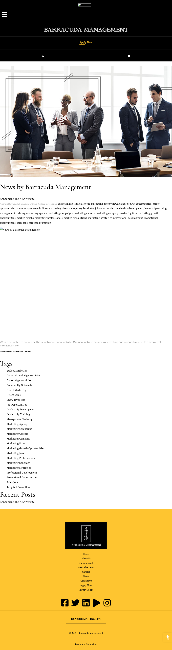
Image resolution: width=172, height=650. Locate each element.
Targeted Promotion (18, 487)
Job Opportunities (17, 404)
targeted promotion (40, 222)
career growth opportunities (135, 203)
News (86, 576)
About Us (86, 558)
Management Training (19, 419)
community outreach (29, 208)
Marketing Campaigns (19, 428)
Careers (86, 571)
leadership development (129, 208)
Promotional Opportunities (22, 477)
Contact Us (86, 580)
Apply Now (86, 42)
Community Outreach (19, 385)
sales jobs (22, 222)
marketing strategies (100, 218)
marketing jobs (25, 218)
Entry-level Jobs (16, 399)
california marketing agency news (98, 203)
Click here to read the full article (15, 351)
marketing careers (84, 213)
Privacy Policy (86, 589)
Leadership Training (18, 414)
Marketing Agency (17, 424)
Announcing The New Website (17, 198)
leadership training (155, 208)
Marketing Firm (16, 443)
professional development (128, 218)
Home (86, 554)
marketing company (107, 213)
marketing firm (128, 213)
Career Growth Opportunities (23, 375)
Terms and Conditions (86, 644)
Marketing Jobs (15, 453)
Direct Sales (14, 394)
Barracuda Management (90, 632)
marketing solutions (75, 218)
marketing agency (36, 213)
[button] (167, 637)
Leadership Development (21, 409)
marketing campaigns (60, 213)
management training (12, 213)
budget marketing (68, 203)
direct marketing (51, 208)
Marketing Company (18, 438)
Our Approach (86, 562)
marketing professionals (49, 218)
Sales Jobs (12, 482)
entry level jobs (85, 208)
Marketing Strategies (19, 467)
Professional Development (22, 472)
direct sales (68, 208)
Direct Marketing (17, 390)
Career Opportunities (19, 380)
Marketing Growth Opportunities (26, 448)
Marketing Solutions (18, 462)
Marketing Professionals (21, 458)
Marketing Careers (17, 433)
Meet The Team (86, 567)
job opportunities (105, 208)
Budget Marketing (17, 370)
